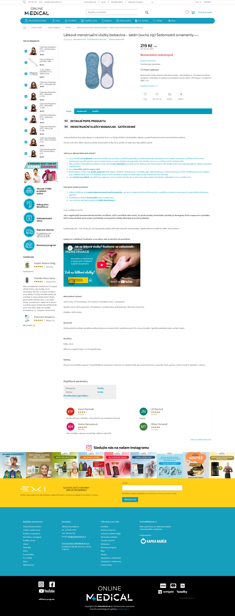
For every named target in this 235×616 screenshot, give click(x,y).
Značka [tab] (95, 111)
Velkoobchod (90, 2)
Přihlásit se (130, 499)
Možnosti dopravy (108, 530)
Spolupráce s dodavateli (111, 558)
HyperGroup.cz (123, 609)
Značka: (116, 39)
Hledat (143, 12)
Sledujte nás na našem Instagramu (121, 447)
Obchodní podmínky (109, 537)
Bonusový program (108, 547)
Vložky (100, 388)
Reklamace (105, 544)
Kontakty (104, 526)
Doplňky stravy (29, 540)
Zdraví (25, 544)
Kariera (104, 554)
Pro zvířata (27, 558)
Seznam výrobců (108, 540)
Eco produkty (28, 554)
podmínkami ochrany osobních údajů (161, 493)
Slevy (25, 561)
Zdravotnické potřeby (32, 526)
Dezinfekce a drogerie (32, 537)
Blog (104, 2)
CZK (197, 2)
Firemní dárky (117, 2)
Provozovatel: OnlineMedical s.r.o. (76, 543)
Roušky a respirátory (31, 533)
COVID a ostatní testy (31, 530)
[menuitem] (35, 20)
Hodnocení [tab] (82, 111)
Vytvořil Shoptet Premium (187, 598)
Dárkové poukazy (135, 2)
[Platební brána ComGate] (172, 588)
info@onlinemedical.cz (76, 536)
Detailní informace (147, 86)
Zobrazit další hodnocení (200, 439)
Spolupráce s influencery (111, 561)
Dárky (25, 551)
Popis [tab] (68, 111)
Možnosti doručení (148, 61)
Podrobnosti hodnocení (96, 39)
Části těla (27, 547)
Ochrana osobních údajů (110, 533)
